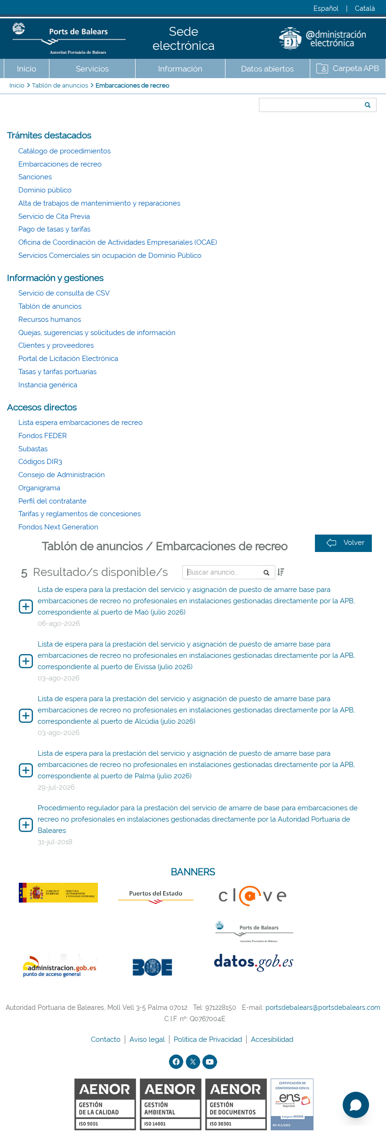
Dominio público (45, 190)
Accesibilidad (273, 1039)
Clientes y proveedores (56, 345)
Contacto (106, 1039)
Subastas (33, 449)
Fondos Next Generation (58, 527)
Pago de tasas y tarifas (54, 229)
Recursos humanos (49, 319)
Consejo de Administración (61, 475)
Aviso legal (148, 1039)
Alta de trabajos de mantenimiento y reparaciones (99, 203)
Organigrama (39, 488)
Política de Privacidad (209, 1039)
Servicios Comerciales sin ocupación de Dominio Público (109, 255)
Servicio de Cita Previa (54, 216)
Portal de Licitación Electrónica (68, 358)
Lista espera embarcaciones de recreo (80, 422)
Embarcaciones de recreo (132, 85)
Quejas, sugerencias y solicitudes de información (97, 332)
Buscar (256, 88)
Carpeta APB (356, 68)
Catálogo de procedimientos (64, 151)
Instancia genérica (47, 385)
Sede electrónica (184, 38)
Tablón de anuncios (60, 85)
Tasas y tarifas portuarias (57, 372)
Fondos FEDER (42, 436)
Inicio (26, 68)
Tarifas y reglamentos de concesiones (79, 514)
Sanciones (35, 177)
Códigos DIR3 (40, 461)
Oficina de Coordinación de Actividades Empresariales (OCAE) (117, 242)
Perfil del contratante (52, 501)
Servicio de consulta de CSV (64, 293)
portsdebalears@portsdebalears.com (322, 1007)
